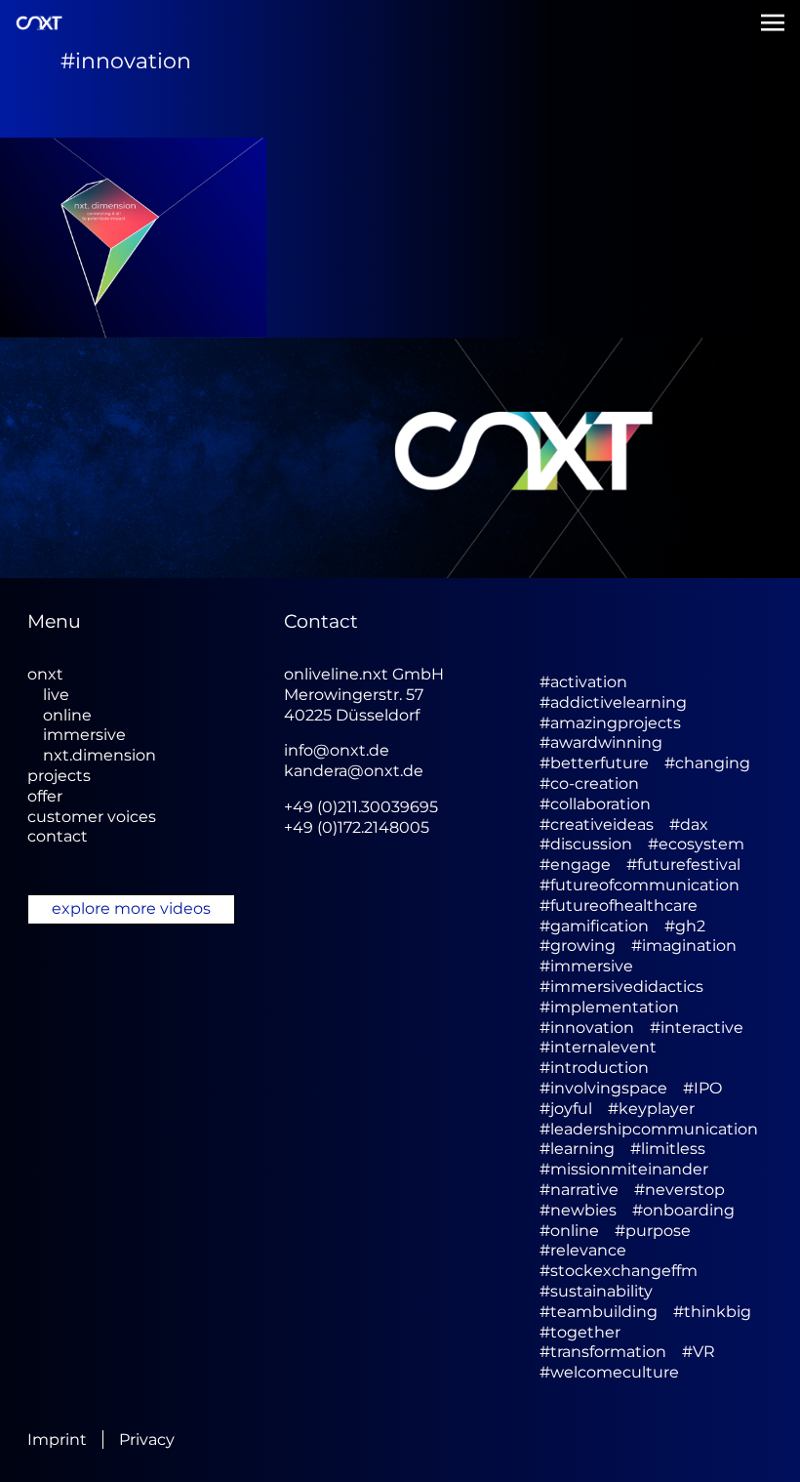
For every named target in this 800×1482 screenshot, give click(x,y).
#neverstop (679, 1189)
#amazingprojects (610, 723)
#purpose (653, 1230)
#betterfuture (594, 763)
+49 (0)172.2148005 (356, 827)
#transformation (603, 1351)
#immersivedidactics (621, 986)
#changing (707, 763)
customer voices (91, 816)
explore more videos (131, 908)
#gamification (594, 926)
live (56, 694)
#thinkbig (712, 1311)
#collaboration (595, 804)
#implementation (609, 1007)
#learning (577, 1148)
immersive (84, 734)
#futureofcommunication (640, 885)
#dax (688, 824)
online (67, 715)
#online (569, 1230)
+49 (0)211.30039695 (361, 807)
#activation (583, 682)
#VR (698, 1351)
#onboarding (683, 1210)
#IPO (702, 1088)
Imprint (57, 1439)
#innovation (587, 1027)
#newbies (578, 1210)
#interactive (696, 1027)
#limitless (667, 1148)
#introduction (594, 1067)
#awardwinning (601, 742)
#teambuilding (599, 1311)
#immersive (586, 966)
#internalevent (598, 1047)
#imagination (684, 945)
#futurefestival (683, 864)
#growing (578, 945)
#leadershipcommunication (649, 1129)
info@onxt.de (336, 750)
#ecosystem (696, 844)
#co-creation (589, 783)
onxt (45, 674)
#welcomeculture (609, 1372)
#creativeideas (597, 824)
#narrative (579, 1189)
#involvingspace (603, 1088)
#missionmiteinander (624, 1169)
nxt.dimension (99, 755)
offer (44, 796)
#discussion (586, 844)
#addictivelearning (613, 702)
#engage (575, 864)
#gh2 (684, 926)
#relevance (583, 1250)
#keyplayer (651, 1108)
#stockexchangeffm (619, 1270)
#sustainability (596, 1291)
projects (59, 775)
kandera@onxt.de (353, 771)
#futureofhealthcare (619, 905)
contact (57, 836)
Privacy (147, 1439)
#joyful (566, 1108)
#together (580, 1332)
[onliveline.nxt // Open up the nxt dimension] (133, 238)
